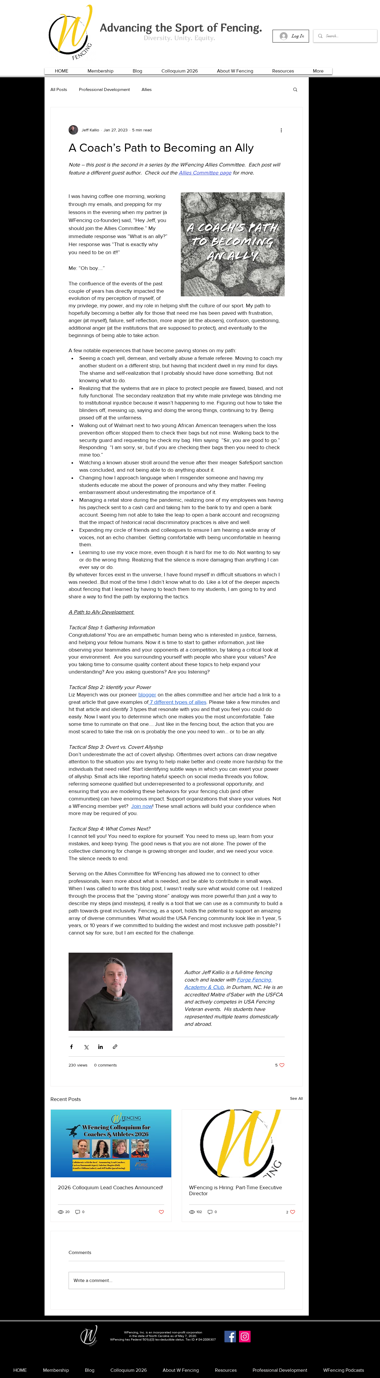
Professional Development (104, 89)
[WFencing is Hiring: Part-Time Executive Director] (242, 1143)
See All (296, 1098)
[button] (100, 71)
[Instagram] (245, 1336)
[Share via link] (115, 1047)
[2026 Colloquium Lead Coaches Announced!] (111, 1143)
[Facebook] (230, 1336)
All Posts (58, 89)
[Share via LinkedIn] (100, 1047)
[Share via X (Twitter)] (86, 1047)
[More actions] (281, 129)
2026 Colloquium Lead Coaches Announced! (110, 1187)
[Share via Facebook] (71, 1047)
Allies (147, 89)
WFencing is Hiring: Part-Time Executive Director (235, 1190)
